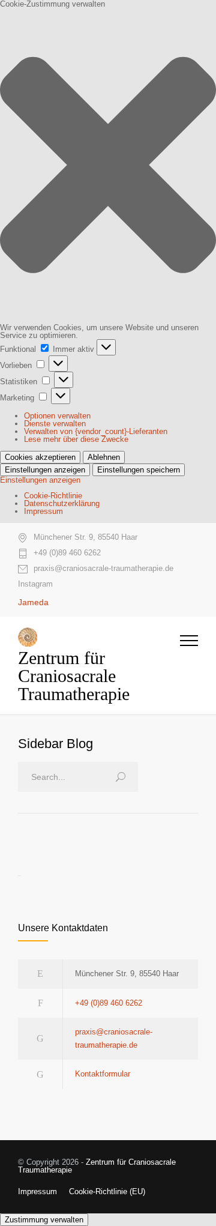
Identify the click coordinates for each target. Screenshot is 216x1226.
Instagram (35, 584)
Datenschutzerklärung (62, 503)
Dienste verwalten (55, 423)
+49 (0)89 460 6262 (67, 553)
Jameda (33, 602)
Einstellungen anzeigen (45, 469)
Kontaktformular (102, 1073)
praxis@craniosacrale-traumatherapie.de (103, 568)
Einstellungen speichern (138, 469)
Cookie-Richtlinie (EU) (107, 1191)
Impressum (43, 511)
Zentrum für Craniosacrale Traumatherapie (97, 1166)
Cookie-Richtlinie (53, 495)
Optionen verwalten (57, 415)
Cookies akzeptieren (40, 457)
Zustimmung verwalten (44, 1219)
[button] (108, 166)
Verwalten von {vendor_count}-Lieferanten (95, 431)
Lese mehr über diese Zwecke (76, 439)
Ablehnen (104, 457)
